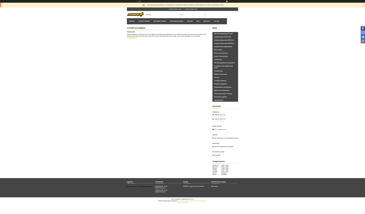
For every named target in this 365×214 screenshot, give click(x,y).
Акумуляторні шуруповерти (223, 46)
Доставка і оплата (159, 21)
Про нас (216, 21)
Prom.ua (191, 199)
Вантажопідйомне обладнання (224, 63)
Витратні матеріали (220, 84)
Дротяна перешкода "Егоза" (223, 33)
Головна (132, 21)
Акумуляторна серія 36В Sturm (224, 43)
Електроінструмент (220, 97)
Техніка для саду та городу (223, 93)
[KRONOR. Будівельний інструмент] (135, 14)
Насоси (216, 77)
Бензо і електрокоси (221, 53)
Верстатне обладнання (221, 90)
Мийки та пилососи (220, 74)
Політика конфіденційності (199, 201)
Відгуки (190, 21)
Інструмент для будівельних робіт (223, 66)
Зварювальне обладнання (222, 87)
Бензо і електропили (221, 56)
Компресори (218, 71)
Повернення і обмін (176, 21)
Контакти (206, 21)
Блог (198, 21)
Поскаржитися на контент (184, 201)
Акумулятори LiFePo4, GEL (222, 37)
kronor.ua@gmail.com (220, 129)
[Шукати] (205, 14)
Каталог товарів (144, 21)
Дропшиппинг (218, 100)
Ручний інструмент (220, 80)
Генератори (218, 59)
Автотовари (218, 50)
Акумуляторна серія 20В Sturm (224, 40)
